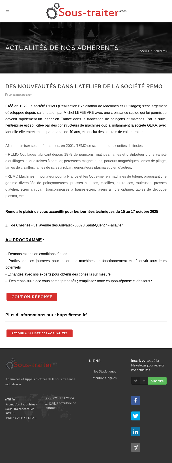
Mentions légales (105, 378)
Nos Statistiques (104, 371)
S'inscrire (157, 381)
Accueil (144, 51)
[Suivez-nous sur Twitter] (135, 415)
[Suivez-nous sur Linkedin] (135, 431)
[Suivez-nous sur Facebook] (135, 400)
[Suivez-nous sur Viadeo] (135, 447)
